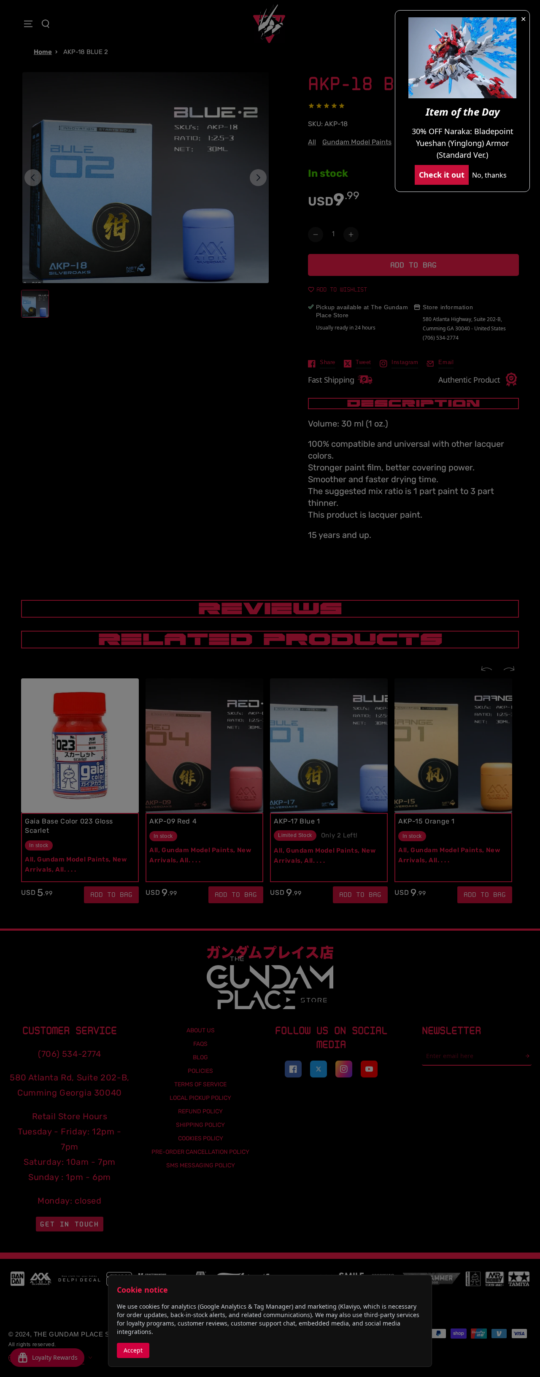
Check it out (441, 175)
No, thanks (489, 175)
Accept (133, 1350)
